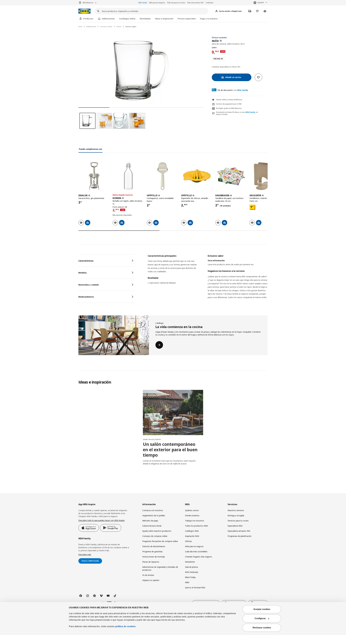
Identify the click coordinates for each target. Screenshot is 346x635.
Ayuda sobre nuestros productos (156, 531)
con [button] (232, 90)
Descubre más (84, 554)
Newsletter (190, 562)
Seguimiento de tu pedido (153, 515)
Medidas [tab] (82, 272)
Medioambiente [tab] (86, 296)
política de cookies (125, 626)
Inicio (80, 26)
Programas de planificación (239, 536)
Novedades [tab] (145, 18)
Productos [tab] (88, 18)
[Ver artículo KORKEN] (128, 176)
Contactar (209, 2)
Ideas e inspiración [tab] (164, 18)
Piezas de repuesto (150, 562)
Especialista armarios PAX (239, 531)
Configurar (260, 618)
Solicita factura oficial (151, 525)
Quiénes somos (192, 510)
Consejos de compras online (154, 536)
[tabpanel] (208, 280)
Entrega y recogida (236, 515)
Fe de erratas (148, 575)
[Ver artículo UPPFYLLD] (162, 176)
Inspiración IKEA (192, 536)
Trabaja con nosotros (194, 520)
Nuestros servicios (236, 510)
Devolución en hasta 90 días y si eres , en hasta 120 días (237, 113)
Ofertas (188, 541)
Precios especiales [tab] (187, 18)
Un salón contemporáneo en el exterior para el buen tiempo (170, 449)
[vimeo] (101, 595)
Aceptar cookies (261, 609)
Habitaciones (91, 26)
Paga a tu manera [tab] (208, 18)
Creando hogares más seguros (198, 556)
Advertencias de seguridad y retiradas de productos (160, 568)
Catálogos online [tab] (127, 18)
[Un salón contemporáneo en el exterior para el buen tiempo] (173, 412)
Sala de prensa (191, 567)
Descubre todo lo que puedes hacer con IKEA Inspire (101, 520)
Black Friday (190, 577)
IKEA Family (142, 2)
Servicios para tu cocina (238, 520)
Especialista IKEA (235, 525)
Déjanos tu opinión (150, 580)
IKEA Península (191, 572)
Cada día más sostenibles (196, 551)
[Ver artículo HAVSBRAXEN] (231, 176)
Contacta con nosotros (152, 510)
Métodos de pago (150, 520)
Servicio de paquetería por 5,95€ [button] (229, 104)
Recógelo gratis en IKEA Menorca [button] (229, 108)
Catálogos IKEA (192, 531)
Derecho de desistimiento (153, 546)
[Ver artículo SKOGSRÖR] (265, 176)
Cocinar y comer (106, 26)
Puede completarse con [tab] (90, 149)
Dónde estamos (192, 515)
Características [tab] (85, 260)
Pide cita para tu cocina (176, 2)
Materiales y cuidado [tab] (88, 284)
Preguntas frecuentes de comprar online (160, 541)
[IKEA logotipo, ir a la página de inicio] (84, 11)
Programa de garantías (152, 551)
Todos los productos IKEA (196, 525)
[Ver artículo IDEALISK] (94, 176)
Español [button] (261, 2)
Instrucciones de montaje (153, 556)
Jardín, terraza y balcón (152, 439)
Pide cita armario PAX (195, 2)
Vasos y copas (130, 26)
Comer (118, 26)
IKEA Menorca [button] (88, 2)
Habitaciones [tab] (108, 18)
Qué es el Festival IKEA (195, 587)
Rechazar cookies (262, 627)
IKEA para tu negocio (157, 2)
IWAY (187, 582)
